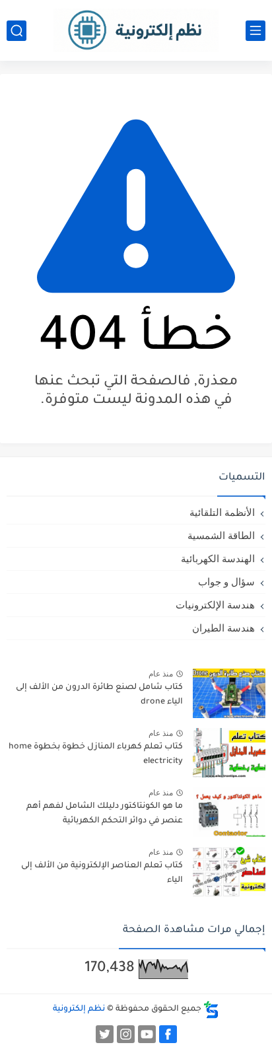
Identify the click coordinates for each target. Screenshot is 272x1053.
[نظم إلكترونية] (136, 30)
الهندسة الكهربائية (218, 558)
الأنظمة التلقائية (222, 512)
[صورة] (229, 693)
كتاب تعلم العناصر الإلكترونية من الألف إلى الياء (102, 873)
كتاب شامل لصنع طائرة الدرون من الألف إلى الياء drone (99, 695)
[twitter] (105, 1034)
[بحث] (16, 30)
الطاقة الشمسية (221, 535)
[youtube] (147, 1034)
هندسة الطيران (223, 628)
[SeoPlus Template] (211, 1010)
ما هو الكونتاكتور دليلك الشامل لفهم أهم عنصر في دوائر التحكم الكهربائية (104, 814)
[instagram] (126, 1034)
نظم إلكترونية (79, 1009)
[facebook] (168, 1034)
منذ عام (161, 673)
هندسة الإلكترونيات (215, 604)
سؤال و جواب (226, 581)
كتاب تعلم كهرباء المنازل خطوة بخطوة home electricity (96, 754)
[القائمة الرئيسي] (255, 30)
